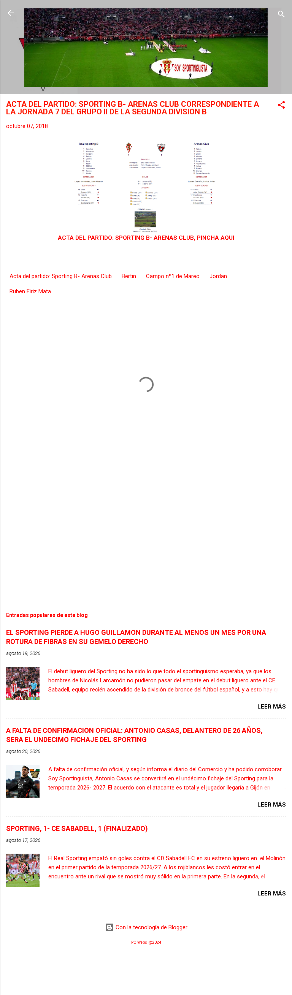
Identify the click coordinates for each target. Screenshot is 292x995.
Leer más (271, 706)
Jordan (218, 276)
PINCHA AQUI (215, 237)
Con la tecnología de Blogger (150, 927)
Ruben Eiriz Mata (30, 291)
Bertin (129, 276)
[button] (281, 106)
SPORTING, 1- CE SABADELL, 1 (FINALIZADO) (77, 828)
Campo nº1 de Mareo (173, 276)
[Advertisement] (146, 532)
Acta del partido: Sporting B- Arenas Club (61, 276)
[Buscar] (281, 15)
